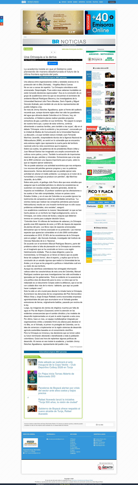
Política (73, 452)
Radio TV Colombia (100, 442)
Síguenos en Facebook (101, 213)
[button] (27, 22)
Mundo (73, 442)
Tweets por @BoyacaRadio (101, 222)
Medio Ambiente (76, 448)
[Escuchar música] (100, 22)
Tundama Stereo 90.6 (100, 439)
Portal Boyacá (98, 440)
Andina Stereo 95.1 (100, 444)
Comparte (53, 63)
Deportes (74, 444)
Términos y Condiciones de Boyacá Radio (82, 480)
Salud (73, 450)
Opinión (78, 452)
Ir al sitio (100, 425)
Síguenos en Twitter (101, 220)
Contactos (112, 2)
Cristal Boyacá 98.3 (100, 445)
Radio (74, 453)
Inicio (25, 37)
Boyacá (73, 439)
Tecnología (74, 447)
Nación (73, 440)
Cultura (73, 445)
